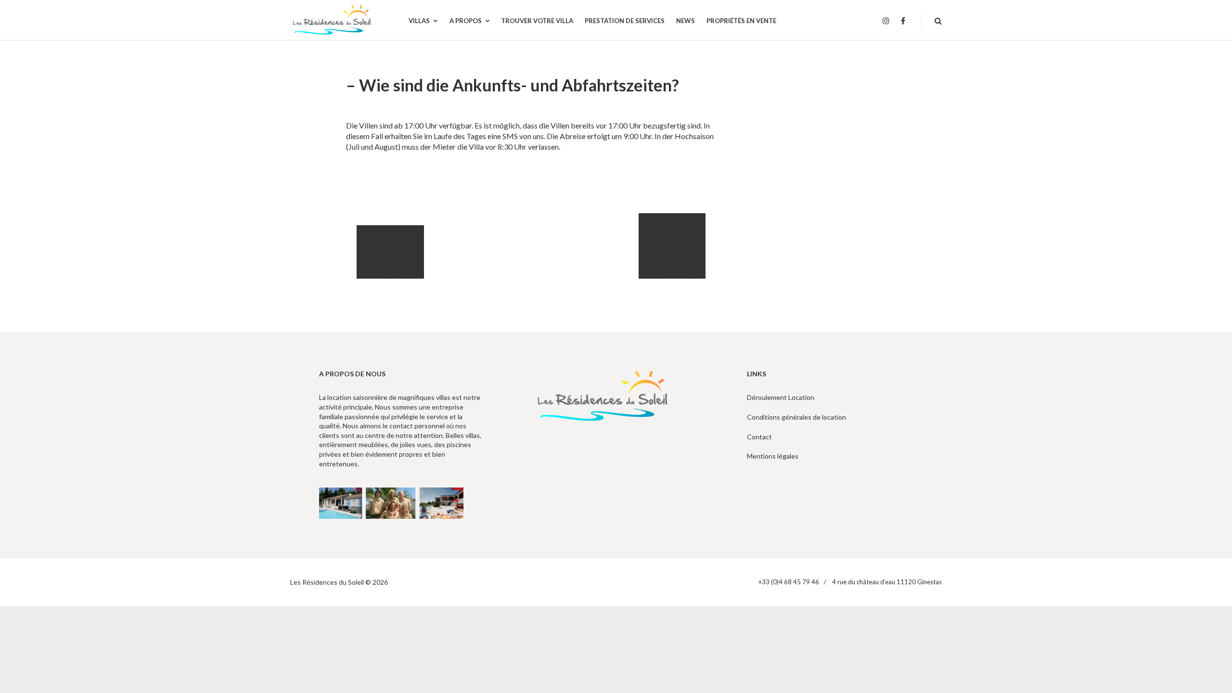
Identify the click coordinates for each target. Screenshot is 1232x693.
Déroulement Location (780, 397)
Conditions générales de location (796, 417)
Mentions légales (772, 456)
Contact (759, 437)
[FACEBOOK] (903, 21)
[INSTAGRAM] (886, 21)
